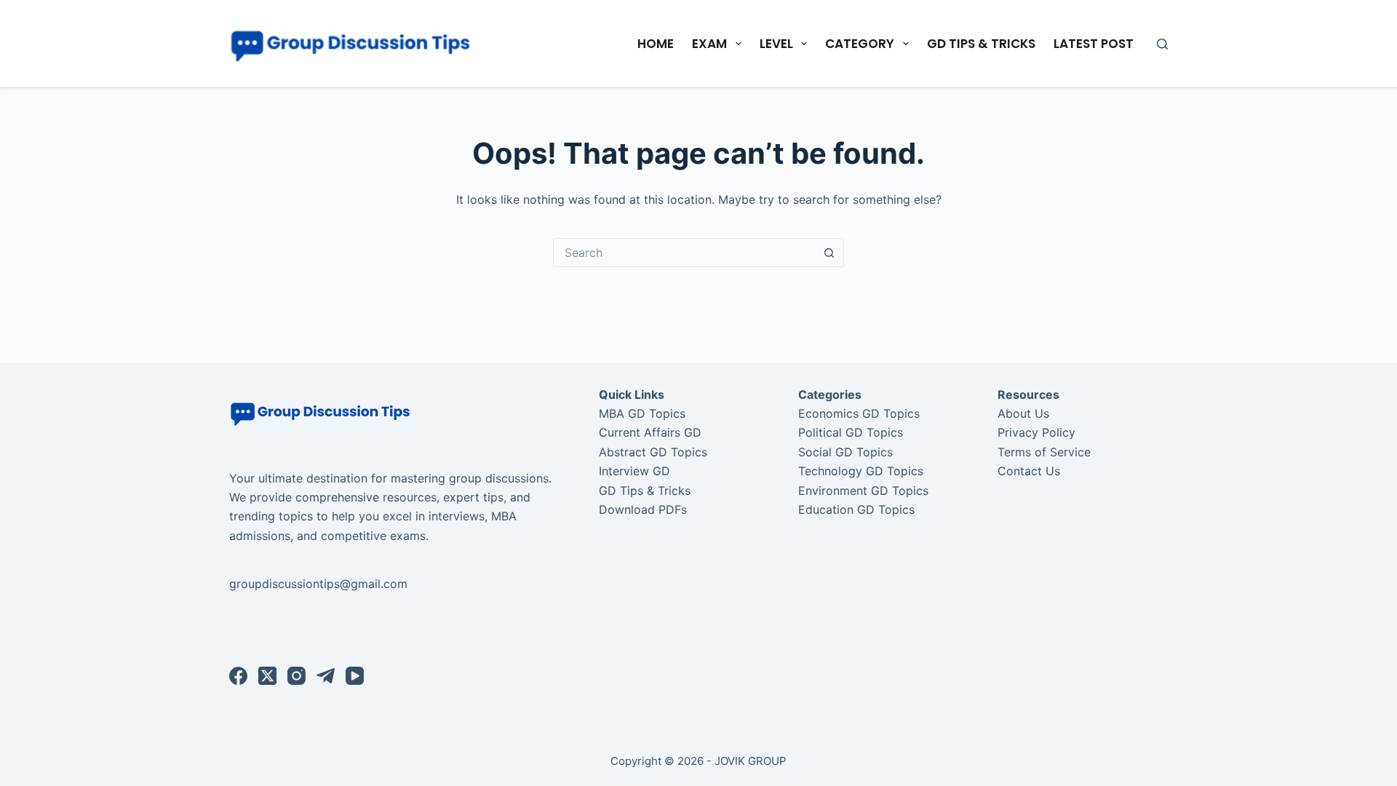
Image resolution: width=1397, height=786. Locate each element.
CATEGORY (859, 43)
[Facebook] (238, 676)
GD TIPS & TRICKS (981, 43)
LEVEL (776, 43)
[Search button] (829, 252)
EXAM (709, 43)
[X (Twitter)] (267, 676)
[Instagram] (296, 676)
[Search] (1162, 44)
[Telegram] (326, 676)
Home (655, 43)
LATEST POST (1094, 43)
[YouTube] (355, 676)
